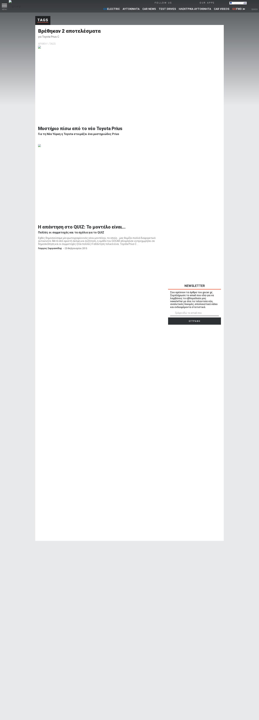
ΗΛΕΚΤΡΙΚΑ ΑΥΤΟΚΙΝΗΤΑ (195, 9)
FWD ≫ (238, 9)
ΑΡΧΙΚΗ (42, 43)
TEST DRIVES (167, 9)
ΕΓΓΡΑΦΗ (194, 321)
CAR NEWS (149, 9)
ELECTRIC (111, 9)
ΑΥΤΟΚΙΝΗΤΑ (131, 9)
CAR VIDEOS (221, 9)
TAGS (52, 43)
